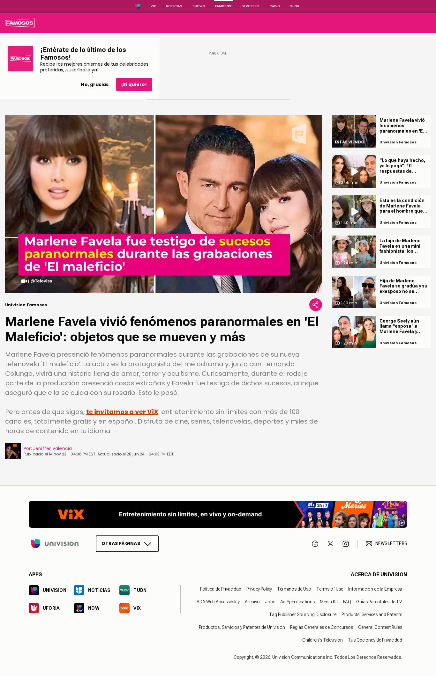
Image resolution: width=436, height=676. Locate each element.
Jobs (270, 601)
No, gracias (95, 84)
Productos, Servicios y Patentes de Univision (242, 627)
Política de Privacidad (220, 589)
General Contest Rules (380, 627)
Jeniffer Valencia (52, 448)
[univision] (20, 23)
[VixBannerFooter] (218, 514)
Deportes (250, 6)
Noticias (174, 6)
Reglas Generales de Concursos (321, 627)
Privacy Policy (259, 589)
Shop (294, 6)
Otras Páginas (120, 543)
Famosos (223, 6)
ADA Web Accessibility (218, 601)
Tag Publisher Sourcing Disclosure (302, 614)
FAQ (347, 601)
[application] (163, 204)
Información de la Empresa (375, 589)
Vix (153, 6)
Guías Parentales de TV (379, 601)
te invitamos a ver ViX (122, 411)
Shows (198, 6)
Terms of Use (329, 589)
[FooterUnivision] (55, 543)
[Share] (315, 304)
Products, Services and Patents (372, 614)
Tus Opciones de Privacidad (375, 640)
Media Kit (329, 601)
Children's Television (322, 640)
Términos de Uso (294, 589)
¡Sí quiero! (134, 84)
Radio (275, 6)
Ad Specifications (297, 601)
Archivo (252, 601)
